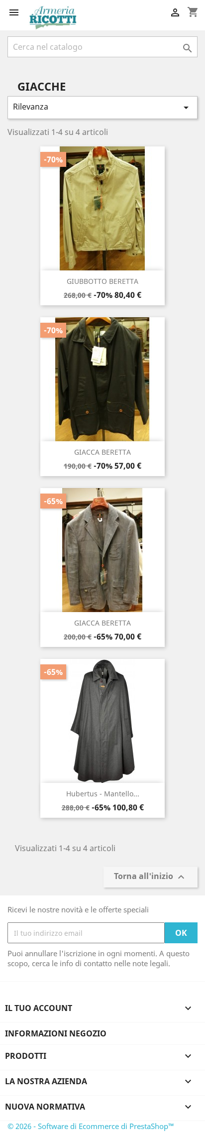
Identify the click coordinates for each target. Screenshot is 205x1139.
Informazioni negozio (55, 1033)
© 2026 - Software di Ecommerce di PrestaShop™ (90, 1126)
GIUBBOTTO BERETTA (102, 281)
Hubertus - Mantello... (102, 793)
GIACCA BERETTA (102, 452)
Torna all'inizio (150, 877)
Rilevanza (102, 107)
